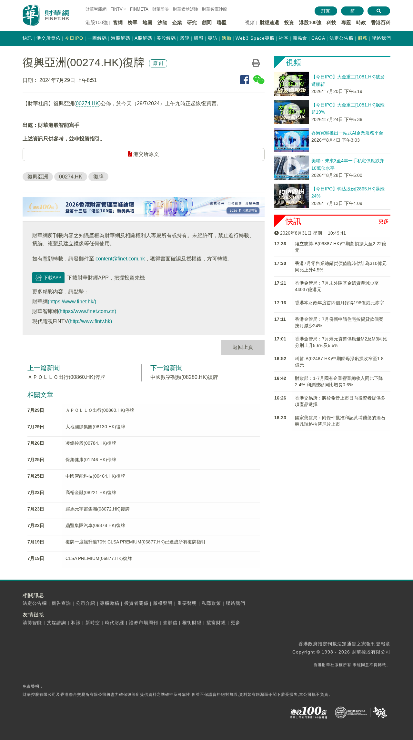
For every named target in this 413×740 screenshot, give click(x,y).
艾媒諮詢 (56, 622)
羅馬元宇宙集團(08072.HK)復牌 (97, 509)
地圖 (147, 22)
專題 (346, 22)
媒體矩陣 (185, 9)
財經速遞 (269, 22)
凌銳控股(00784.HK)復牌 (90, 443)
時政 (361, 22)
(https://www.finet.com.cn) (87, 311)
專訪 (212, 38)
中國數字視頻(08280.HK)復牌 (184, 377)
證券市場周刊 (143, 622)
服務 (363, 38)
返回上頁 (243, 347)
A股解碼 (143, 38)
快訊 (27, 38)
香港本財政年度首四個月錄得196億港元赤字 (339, 302)
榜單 (132, 22)
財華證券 (160, 9)
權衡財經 (192, 622)
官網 (118, 22)
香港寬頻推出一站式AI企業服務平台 (347, 133)
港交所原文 (145, 154)
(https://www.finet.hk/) (72, 301)
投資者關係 (136, 603)
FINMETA (139, 9)
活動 (226, 38)
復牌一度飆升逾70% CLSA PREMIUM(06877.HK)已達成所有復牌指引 (135, 541)
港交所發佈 (48, 38)
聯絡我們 (381, 38)
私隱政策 (211, 603)
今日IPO (74, 38)
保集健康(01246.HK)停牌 (90, 459)
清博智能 (32, 622)
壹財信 (170, 622)
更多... (238, 622)
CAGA (318, 38)
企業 (177, 22)
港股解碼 (120, 38)
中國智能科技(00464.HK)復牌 (95, 476)
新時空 (93, 622)
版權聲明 (163, 603)
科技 (331, 22)
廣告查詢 (61, 603)
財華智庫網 (96, 9)
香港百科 (380, 22)
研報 (199, 38)
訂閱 (325, 11)
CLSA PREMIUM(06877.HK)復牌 (98, 558)
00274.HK (87, 103)
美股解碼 (166, 38)
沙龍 (162, 22)
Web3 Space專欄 (255, 38)
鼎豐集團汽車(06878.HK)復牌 (95, 525)
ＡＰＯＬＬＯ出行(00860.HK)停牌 (66, 377)
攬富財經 (216, 622)
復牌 (98, 176)
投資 (289, 22)
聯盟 (222, 22)
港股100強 (310, 22)
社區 (283, 38)
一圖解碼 (97, 38)
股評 (185, 38)
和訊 (76, 622)
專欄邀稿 (109, 603)
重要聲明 (187, 603)
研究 (192, 22)
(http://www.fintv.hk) (90, 321)
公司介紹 (85, 603)
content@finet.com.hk (120, 258)
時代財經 (114, 622)
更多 (383, 221)
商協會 (300, 38)
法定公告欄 (341, 38)
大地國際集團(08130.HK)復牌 (95, 426)
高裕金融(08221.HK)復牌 (90, 492)
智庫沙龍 (214, 9)
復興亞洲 (37, 176)
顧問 (207, 22)
